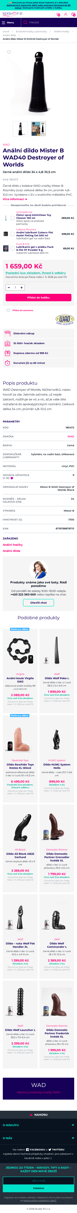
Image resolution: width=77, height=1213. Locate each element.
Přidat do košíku (38, 297)
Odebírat (38, 1188)
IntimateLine (24, 211)
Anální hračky (61, 31)
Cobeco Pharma (26, 229)
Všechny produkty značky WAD (38, 1092)
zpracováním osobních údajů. (40, 1200)
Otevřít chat (38, 602)
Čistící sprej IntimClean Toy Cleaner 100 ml (33, 216)
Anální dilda (9, 35)
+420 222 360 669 (23, 594)
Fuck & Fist (22, 243)
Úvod (6, 31)
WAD (6, 144)
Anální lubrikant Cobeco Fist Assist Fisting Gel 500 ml (34, 234)
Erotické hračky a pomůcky (31, 31)
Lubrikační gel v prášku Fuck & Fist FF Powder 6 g (35, 248)
